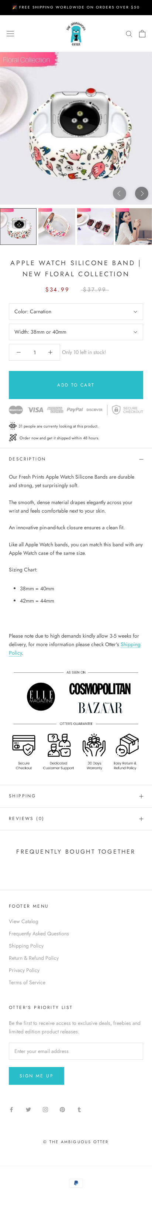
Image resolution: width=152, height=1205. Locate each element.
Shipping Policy (26, 945)
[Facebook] (11, 1109)
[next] (141, 193)
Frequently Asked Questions (39, 933)
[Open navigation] (10, 34)
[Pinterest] (62, 1109)
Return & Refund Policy (34, 958)
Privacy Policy (24, 970)
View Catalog (23, 921)
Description (27, 459)
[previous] (119, 193)
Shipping (22, 796)
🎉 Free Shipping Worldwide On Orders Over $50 (76, 7)
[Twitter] (28, 1109)
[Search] (129, 33)
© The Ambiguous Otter (75, 1142)
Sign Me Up (36, 1076)
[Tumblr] (79, 1109)
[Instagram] (45, 1109)
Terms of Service (27, 982)
